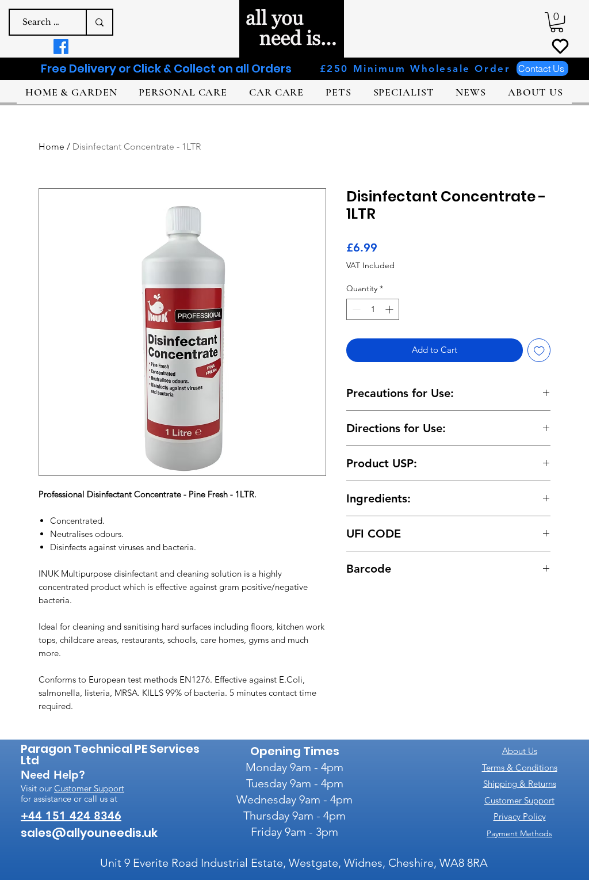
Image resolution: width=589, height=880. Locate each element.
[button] (557, 22)
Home (51, 146)
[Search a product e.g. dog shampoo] (99, 22)
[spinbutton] (372, 309)
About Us (519, 750)
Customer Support (89, 788)
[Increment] (390, 309)
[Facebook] (60, 46)
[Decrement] (355, 309)
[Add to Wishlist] (539, 350)
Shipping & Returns (519, 783)
